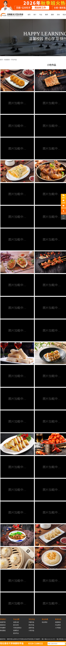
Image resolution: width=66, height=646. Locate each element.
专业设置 (16, 619)
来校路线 (3, 630)
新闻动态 (58, 619)
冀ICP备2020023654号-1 (49, 639)
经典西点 (16, 630)
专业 (40, 14)
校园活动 (3, 625)
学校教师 (3, 627)
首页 (29, 14)
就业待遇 (45, 619)
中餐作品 (31, 622)
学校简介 (3, 619)
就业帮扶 (44, 622)
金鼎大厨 (16, 622)
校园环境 (3, 622)
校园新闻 (58, 622)
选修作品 (31, 627)
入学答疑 (58, 627)
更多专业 (16, 633)
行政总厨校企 (17, 627)
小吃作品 (31, 630)
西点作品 (31, 625)
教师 (46, 14)
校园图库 (7, 59)
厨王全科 (16, 625)
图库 (52, 14)
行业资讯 (58, 625)
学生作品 (14, 59)
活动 (58, 14)
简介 (35, 14)
